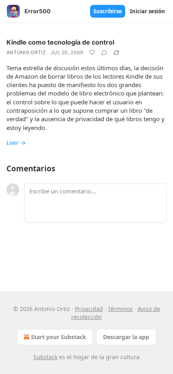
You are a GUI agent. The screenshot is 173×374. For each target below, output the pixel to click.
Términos (120, 309)
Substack (45, 357)
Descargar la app (126, 337)
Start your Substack (58, 337)
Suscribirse (107, 11)
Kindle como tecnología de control (60, 42)
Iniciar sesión (147, 11)
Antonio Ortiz (26, 52)
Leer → (16, 142)
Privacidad (89, 309)
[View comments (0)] (104, 52)
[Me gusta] (92, 52)
